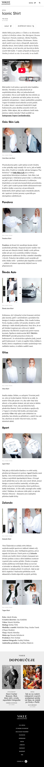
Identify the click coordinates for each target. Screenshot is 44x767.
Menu (31, 3)
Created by (20, 761)
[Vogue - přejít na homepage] (6, 3)
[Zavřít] (42, 764)
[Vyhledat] (39, 2)
